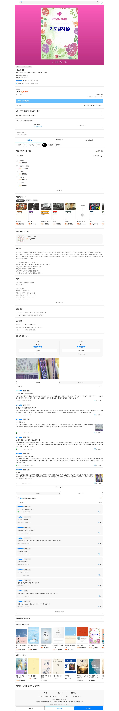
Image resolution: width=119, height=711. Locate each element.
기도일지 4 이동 (61, 162)
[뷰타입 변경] (102, 156)
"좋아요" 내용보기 (59, 476)
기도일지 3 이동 (61, 173)
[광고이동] (97, 2)
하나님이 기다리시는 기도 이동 (33, 638)
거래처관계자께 (71, 702)
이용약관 (38, 702)
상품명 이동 (21, 215)
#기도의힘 (35, 201)
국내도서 (19, 313)
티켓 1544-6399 (53, 696)
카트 (102, 2)
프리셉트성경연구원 (21, 75)
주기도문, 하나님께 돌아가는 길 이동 (82, 670)
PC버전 (60, 702)
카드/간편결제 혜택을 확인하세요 (92, 105)
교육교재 (41, 315)
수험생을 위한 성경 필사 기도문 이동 (70, 638)
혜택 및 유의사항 (37, 354)
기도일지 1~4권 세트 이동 (61, 167)
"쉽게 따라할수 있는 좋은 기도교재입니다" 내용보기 (59, 443)
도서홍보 (78, 702)
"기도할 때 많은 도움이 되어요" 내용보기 (59, 396)
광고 (82, 702)
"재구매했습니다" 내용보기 (59, 426)
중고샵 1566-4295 (63, 696)
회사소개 (65, 702)
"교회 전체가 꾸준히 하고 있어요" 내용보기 (59, 459)
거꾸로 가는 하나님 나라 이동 (21, 639)
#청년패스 (28, 201)
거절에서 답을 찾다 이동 (58, 670)
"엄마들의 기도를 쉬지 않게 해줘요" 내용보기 (59, 410)
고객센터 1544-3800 (42, 696)
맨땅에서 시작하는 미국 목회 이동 (46, 670)
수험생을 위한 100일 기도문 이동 (58, 638)
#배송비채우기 (20, 201)
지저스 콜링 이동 (82, 638)
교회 (36, 315)
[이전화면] (17, 2)
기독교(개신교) (30, 313)
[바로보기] (27, 368)
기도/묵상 (43, 313)
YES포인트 (19, 94)
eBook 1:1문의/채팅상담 (74, 696)
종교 (24, 83)
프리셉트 (18, 77)
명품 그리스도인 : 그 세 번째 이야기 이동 (21, 669)
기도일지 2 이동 (61, 178)
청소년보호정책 (53, 702)
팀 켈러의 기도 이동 (46, 639)
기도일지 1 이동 (61, 184)
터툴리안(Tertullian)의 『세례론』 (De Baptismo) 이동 (94, 670)
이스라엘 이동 (70, 670)
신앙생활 (37, 313)
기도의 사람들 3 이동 (33, 669)
